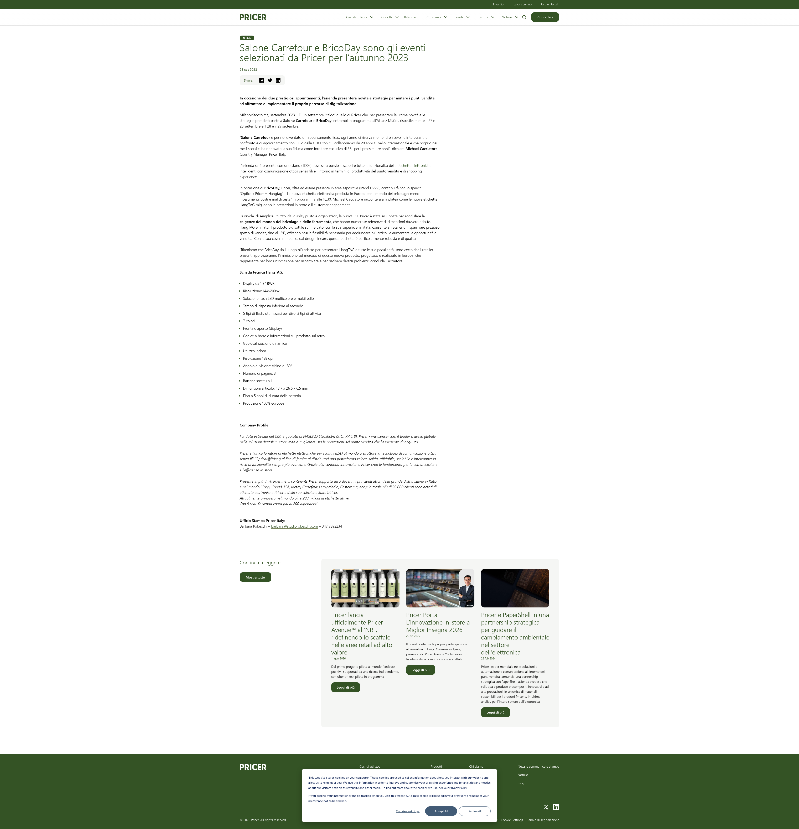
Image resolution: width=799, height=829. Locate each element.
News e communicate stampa (538, 766)
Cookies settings (407, 811)
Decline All (474, 811)
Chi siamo (434, 17)
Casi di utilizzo (356, 17)
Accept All (441, 811)
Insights (482, 17)
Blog (521, 783)
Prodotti (386, 17)
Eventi (458, 17)
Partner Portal (549, 4)
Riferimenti (411, 17)
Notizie (507, 17)
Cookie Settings (512, 820)
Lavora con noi (523, 4)
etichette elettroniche (414, 165)
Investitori (499, 4)
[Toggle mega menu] (371, 17)
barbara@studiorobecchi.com (294, 526)
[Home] (253, 17)
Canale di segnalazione (542, 820)
